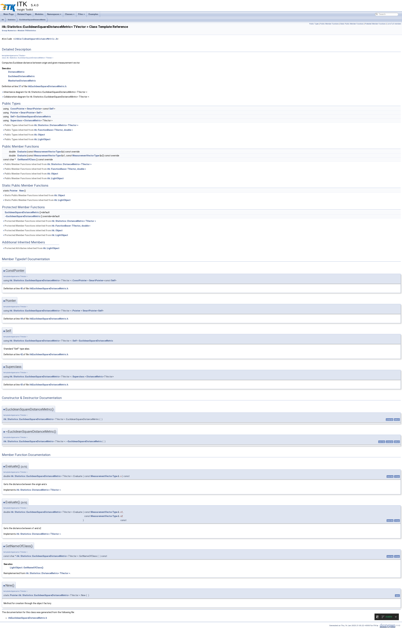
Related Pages (24, 14)
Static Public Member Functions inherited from (34, 195)
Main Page (8, 14)
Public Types (314, 24)
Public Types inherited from (41, 125)
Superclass (16, 120)
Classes (69, 14)
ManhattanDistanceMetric (22, 80)
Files (80, 14)
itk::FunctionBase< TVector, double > (53, 130)
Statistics (11, 20)
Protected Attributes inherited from (31, 248)
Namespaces (53, 14)
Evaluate (21, 151)
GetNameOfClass (26, 159)
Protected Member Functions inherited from (50, 221)
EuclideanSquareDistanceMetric (32, 20)
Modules (39, 14)
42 (21, 354)
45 (21, 288)
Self (51, 108)
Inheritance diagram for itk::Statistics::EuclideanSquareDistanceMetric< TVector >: (45, 92)
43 (21, 384)
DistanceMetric (16, 72)
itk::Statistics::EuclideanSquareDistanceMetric (34, 280)
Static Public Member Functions (352, 24)
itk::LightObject (42, 139)
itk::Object (39, 134)
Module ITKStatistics (27, 31)
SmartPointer (34, 108)
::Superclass (77, 376)
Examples (93, 14)
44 (21, 318)
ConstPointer (17, 108)
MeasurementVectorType (47, 151)
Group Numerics (9, 31)
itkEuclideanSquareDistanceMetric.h (35, 39)
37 (20, 86)
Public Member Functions (329, 24)
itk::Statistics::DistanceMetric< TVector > (56, 125)
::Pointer (75, 310)
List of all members (394, 24)
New (21, 190)
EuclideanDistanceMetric (21, 76)
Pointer (14, 112)
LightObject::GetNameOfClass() (26, 567)
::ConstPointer (79, 280)
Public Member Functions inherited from (48, 164)
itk (3, 20)
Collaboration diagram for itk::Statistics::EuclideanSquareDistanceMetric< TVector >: (46, 96)
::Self (74, 340)
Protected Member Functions (375, 24)
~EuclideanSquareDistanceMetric (22, 216)
